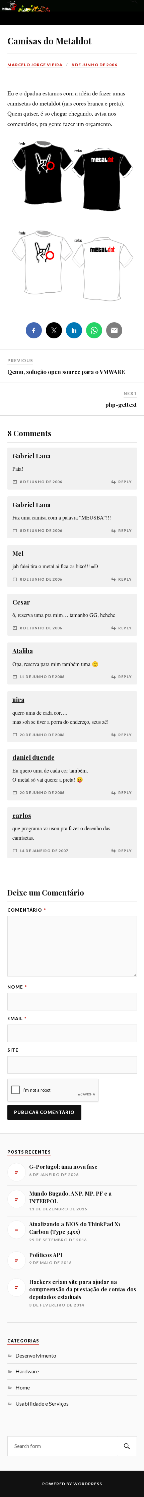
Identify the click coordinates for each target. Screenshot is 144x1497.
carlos (21, 815)
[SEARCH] (127, 1446)
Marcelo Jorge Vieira (35, 64)
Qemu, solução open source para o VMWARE (66, 371)
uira (18, 699)
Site (12, 1050)
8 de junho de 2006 (94, 64)
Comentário (26, 910)
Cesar (21, 602)
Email (16, 1018)
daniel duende (33, 757)
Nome (17, 987)
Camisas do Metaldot (49, 40)
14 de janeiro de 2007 (44, 851)
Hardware (27, 1371)
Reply (125, 482)
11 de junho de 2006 (42, 676)
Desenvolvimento (35, 1355)
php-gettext (121, 404)
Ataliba (22, 651)
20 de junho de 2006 (42, 735)
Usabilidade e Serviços (42, 1403)
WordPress (87, 1483)
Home (22, 1387)
